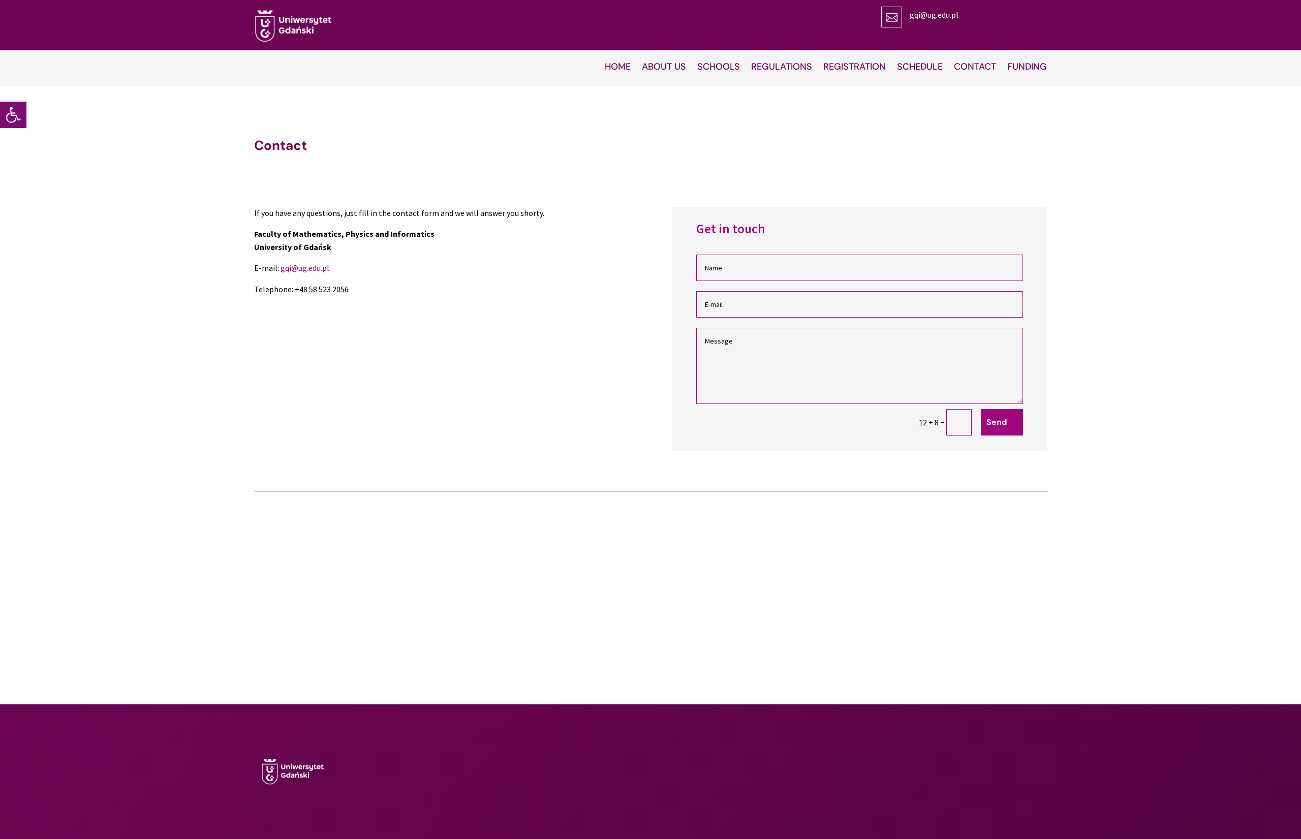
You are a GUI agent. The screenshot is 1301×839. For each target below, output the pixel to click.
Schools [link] (718, 68)
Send (996, 422)
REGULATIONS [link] (781, 68)
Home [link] (618, 68)
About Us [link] (664, 68)
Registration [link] (854, 68)
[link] (13, 115)
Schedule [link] (920, 68)
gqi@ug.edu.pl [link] (934, 15)
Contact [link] (975, 68)
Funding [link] (1027, 68)
